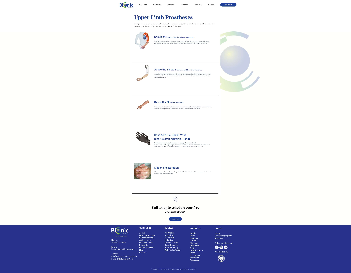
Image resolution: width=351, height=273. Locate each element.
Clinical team (145, 240)
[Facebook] (217, 247)
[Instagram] (221, 247)
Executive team (146, 242)
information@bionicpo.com (123, 249)
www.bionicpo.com (121, 236)
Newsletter (144, 245)
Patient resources (146, 247)
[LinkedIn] (226, 247)
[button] (143, 5)
